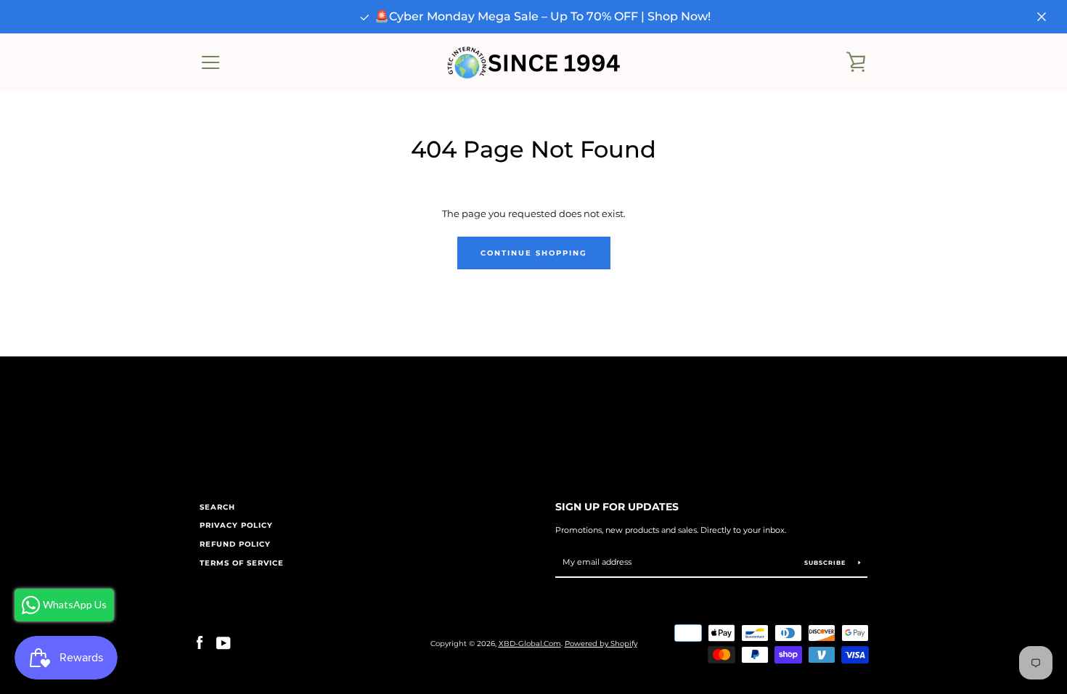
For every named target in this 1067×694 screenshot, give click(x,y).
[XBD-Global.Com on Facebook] (199, 642)
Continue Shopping (534, 253)
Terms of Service (242, 563)
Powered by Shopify (601, 643)
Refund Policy (235, 544)
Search (217, 507)
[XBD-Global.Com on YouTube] (223, 642)
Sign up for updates (617, 506)
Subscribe (826, 562)
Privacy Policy (236, 525)
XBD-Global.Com (530, 643)
